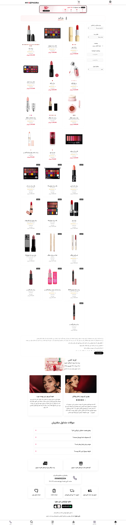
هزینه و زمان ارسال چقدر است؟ (83, 444)
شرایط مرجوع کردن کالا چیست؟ (82, 451)
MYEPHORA (32, 2)
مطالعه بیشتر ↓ (99, 353)
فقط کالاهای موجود (97, 46)
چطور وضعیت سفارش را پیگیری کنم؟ (81, 430)
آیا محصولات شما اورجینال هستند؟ (82, 437)
